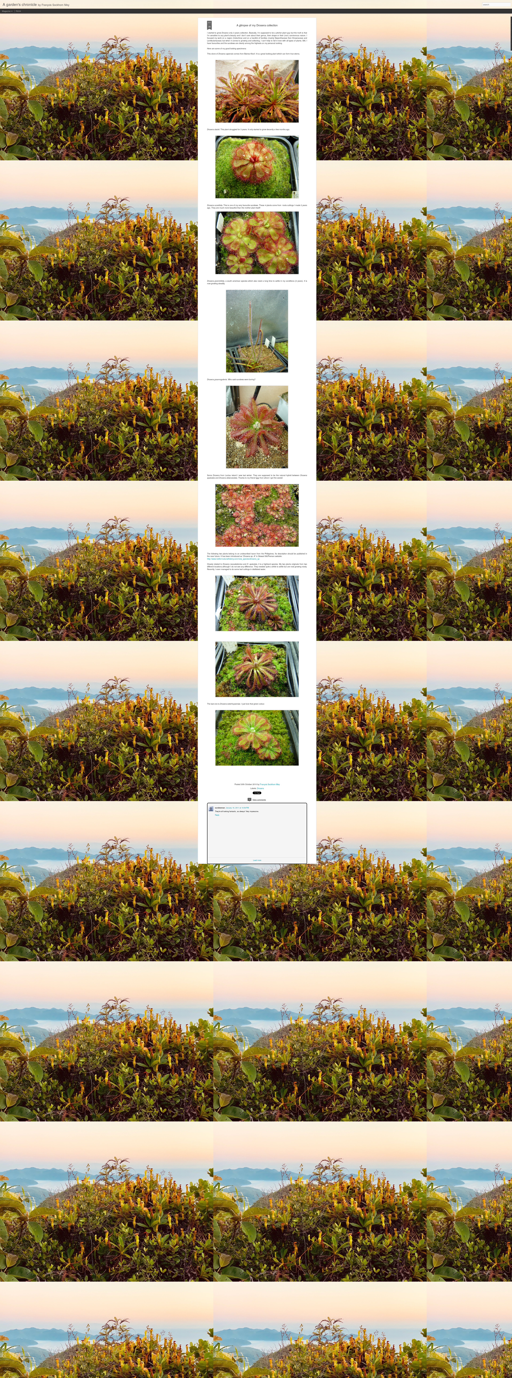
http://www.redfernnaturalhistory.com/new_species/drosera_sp (233, 558)
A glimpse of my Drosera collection (257, 25)
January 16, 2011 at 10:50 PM (237, 807)
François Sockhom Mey (270, 784)
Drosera (260, 788)
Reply (217, 814)
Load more (257, 860)
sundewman (220, 807)
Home (18, 11)
